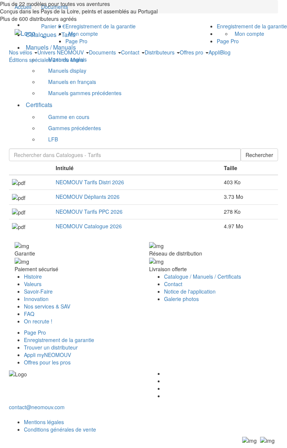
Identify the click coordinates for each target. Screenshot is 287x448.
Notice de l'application (190, 291)
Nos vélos (21, 52)
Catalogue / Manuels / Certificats (202, 276)
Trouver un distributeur (51, 347)
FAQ (29, 313)
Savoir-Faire (38, 291)
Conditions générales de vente (60, 429)
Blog (225, 52)
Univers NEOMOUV (61, 52)
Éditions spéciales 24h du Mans (46, 59)
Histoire (33, 276)
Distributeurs (160, 52)
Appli (214, 52)
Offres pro (192, 52)
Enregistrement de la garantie (252, 26)
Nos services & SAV (47, 306)
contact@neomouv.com (37, 407)
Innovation (36, 299)
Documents (103, 52)
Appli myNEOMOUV (47, 354)
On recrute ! (38, 321)
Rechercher (259, 155)
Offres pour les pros (47, 362)
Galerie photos (181, 299)
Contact (131, 52)
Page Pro (228, 41)
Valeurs (32, 284)
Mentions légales (44, 422)
